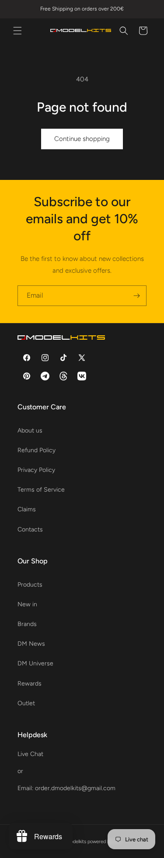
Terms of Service (41, 489)
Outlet (26, 703)
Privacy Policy (36, 470)
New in (27, 604)
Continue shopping (82, 139)
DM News (31, 643)
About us (29, 430)
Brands (27, 624)
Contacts (30, 529)
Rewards (29, 683)
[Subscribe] (136, 295)
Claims (26, 509)
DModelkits (74, 841)
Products (29, 584)
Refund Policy (36, 450)
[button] (17, 30)
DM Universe (35, 663)
